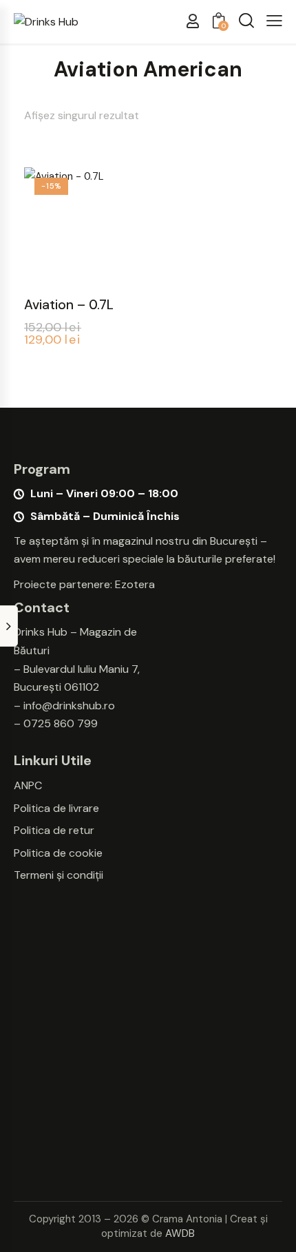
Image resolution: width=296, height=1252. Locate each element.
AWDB (180, 1233)
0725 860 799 (60, 723)
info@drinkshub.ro (69, 705)
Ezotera (135, 584)
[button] (274, 21)
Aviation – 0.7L (69, 305)
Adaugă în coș (83, 273)
